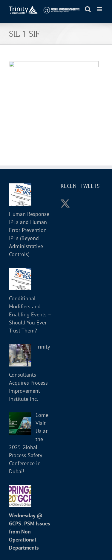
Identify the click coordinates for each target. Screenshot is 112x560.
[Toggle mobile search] (88, 9)
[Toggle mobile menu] (100, 9)
